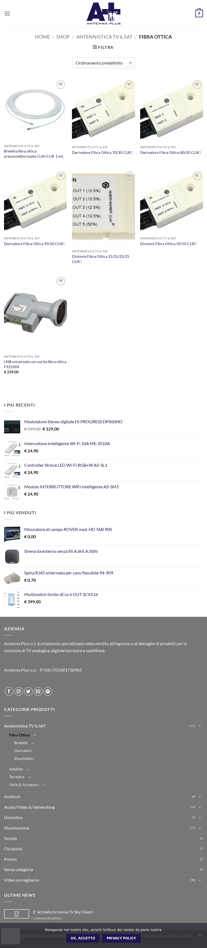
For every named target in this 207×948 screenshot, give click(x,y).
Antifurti (12, 796)
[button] (7, 13)
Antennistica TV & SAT (104, 37)
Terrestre (16, 776)
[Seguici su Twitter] (28, 691)
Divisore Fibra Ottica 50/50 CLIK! (168, 243)
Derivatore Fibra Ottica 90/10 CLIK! (34, 243)
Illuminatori (24, 758)
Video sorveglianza (21, 879)
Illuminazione (16, 827)
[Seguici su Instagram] (18, 691)
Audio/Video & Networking (29, 807)
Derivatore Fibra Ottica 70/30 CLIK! (102, 152)
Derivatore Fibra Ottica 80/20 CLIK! (170, 152)
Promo (10, 859)
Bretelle (20, 742)
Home (42, 37)
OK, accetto (83, 938)
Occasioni (13, 848)
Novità (10, 838)
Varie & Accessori (24, 784)
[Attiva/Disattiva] (199, 726)
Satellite (16, 769)
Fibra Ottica (19, 735)
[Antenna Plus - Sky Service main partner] (103, 13)
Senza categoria (18, 869)
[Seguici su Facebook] (9, 691)
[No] (199, 937)
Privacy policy (121, 938)
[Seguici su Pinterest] (47, 691)
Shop (63, 37)
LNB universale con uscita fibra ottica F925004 (35, 364)
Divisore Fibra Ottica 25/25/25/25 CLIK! (100, 259)
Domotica (13, 817)
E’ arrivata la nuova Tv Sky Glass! (63, 911)
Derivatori (23, 750)
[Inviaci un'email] (38, 691)
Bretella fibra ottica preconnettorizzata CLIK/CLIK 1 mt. (34, 153)
